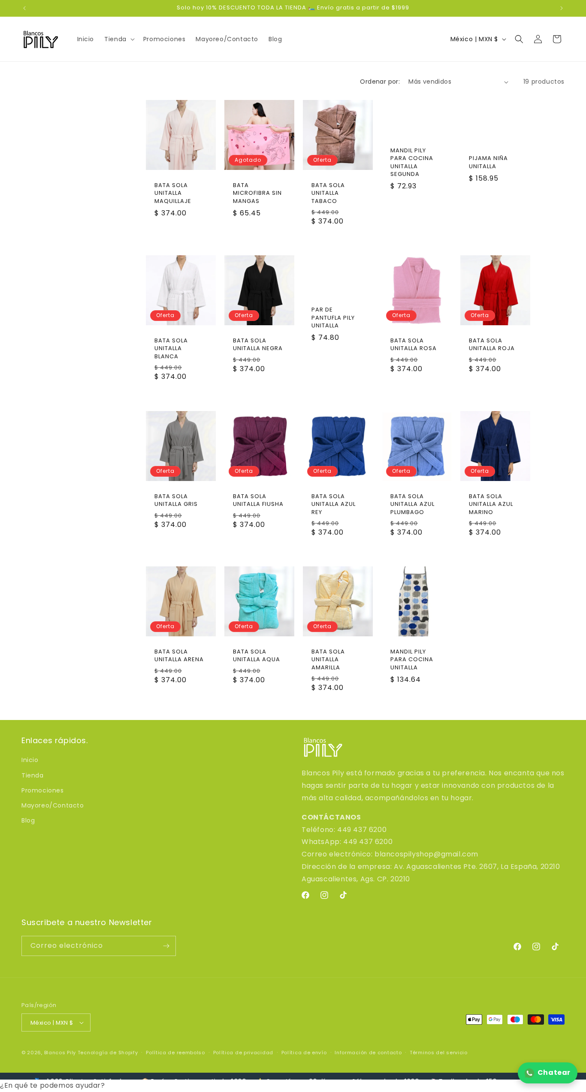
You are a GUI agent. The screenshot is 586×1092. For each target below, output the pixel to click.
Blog (28, 820)
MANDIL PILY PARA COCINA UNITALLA (411, 659)
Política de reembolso (175, 1052)
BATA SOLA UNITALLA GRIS (176, 500)
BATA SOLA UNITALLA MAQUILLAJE (172, 193)
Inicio (30, 760)
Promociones (42, 790)
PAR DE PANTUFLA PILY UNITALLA (333, 318)
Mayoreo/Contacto (52, 805)
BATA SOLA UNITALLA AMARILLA (328, 659)
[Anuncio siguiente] (561, 8)
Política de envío (304, 1052)
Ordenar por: (380, 81)
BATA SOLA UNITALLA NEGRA (258, 344)
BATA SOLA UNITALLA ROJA (492, 344)
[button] (118, 39)
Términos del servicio (439, 1052)
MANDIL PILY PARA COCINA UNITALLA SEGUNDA (411, 162)
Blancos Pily (60, 1052)
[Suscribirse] (166, 946)
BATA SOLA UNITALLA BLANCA (171, 348)
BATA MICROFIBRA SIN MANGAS (257, 193)
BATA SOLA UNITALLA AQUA (256, 655)
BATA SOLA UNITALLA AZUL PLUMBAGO (412, 504)
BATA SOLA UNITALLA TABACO (328, 193)
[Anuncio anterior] (24, 8)
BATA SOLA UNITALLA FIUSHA (258, 500)
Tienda (32, 775)
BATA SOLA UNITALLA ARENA (179, 655)
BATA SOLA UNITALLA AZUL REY (333, 504)
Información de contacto (368, 1052)
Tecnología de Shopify (108, 1052)
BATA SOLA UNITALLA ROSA (413, 344)
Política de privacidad (243, 1052)
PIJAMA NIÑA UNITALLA (488, 162)
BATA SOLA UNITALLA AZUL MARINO (491, 504)
